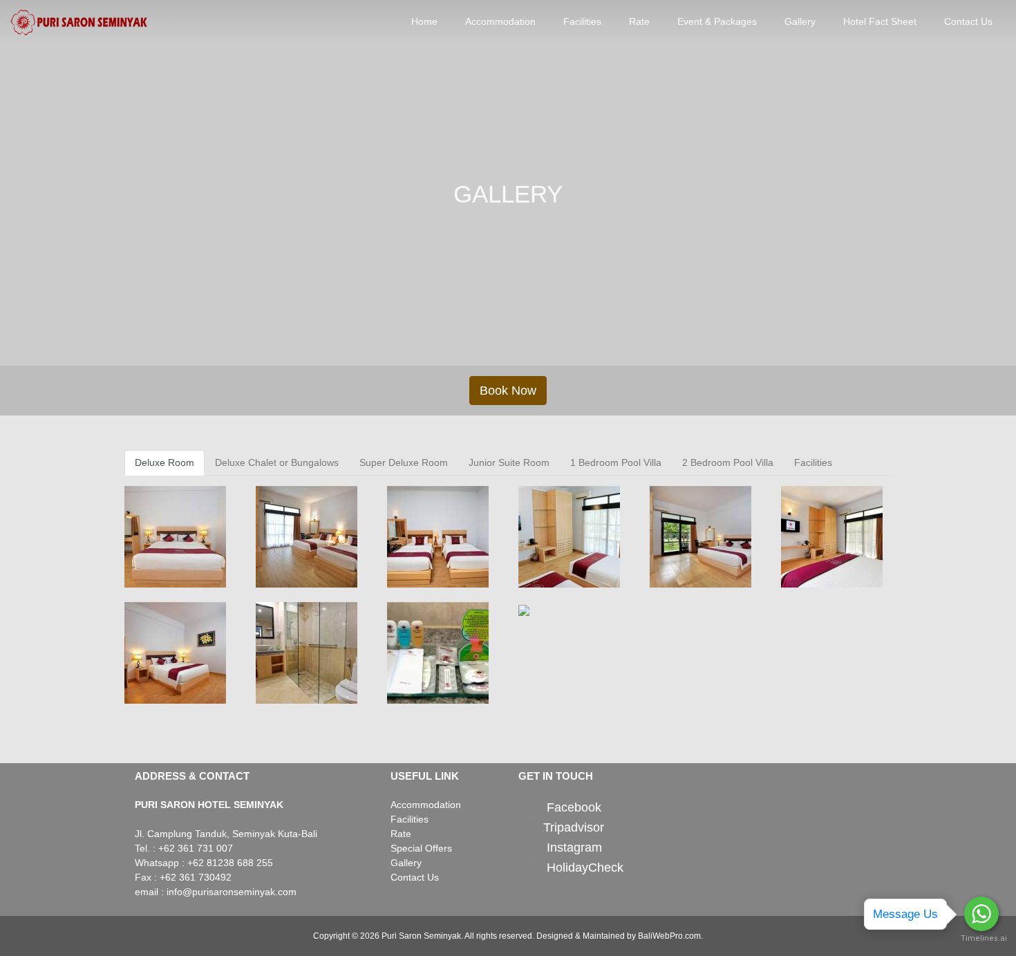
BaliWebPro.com (669, 936)
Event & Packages (717, 21)
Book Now (508, 390)
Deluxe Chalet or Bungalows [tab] (277, 462)
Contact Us (968, 21)
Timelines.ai (981, 938)
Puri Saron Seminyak (421, 936)
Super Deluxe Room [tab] (403, 462)
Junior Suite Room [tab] (509, 462)
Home (424, 21)
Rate (639, 21)
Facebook (574, 808)
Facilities (582, 21)
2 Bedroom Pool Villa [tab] (727, 462)
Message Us (905, 914)
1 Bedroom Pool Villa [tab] (615, 462)
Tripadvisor (573, 827)
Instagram (574, 847)
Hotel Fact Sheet (879, 21)
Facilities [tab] (813, 462)
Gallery (800, 21)
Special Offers (421, 848)
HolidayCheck (585, 867)
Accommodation (500, 21)
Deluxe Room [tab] (164, 462)
